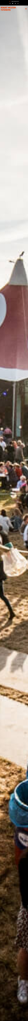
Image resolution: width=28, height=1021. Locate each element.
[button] (26, 9)
